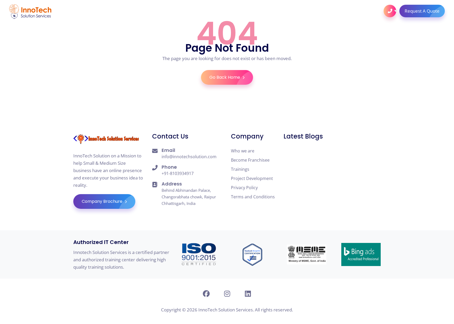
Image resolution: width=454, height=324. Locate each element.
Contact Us (354, 11)
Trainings (240, 169)
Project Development (252, 178)
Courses (222, 11)
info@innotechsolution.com (189, 157)
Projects (298, 11)
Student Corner (259, 11)
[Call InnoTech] (390, 11)
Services (194, 11)
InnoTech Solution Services (225, 310)
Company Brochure (102, 201)
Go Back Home (225, 77)
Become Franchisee (250, 160)
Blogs (325, 11)
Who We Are (162, 11)
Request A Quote (422, 11)
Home (134, 11)
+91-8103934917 (178, 173)
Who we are (242, 151)
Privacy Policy (244, 187)
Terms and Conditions (253, 197)
